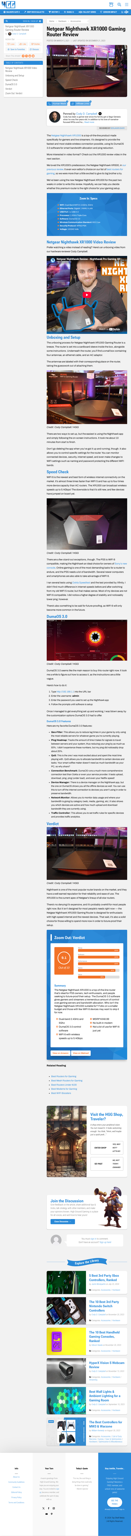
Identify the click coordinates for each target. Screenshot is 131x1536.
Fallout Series (89, 12)
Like (24, 44)
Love (12, 44)
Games (101, 1439)
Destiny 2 (56, 12)
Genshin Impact (110, 12)
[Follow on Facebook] (49, 1508)
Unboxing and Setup (14, 75)
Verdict (8, 88)
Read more (89, 122)
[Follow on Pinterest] (52, 1514)
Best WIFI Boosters (61, 1093)
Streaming (93, 1380)
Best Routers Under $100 (64, 1085)
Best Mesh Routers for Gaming (66, 1080)
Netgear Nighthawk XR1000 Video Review (21, 69)
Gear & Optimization (113, 1439)
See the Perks (114, 1502)
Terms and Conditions (16, 1502)
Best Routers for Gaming (63, 1076)
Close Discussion (61, 1221)
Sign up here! (105, 1242)
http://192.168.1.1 (65, 691)
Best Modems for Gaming (64, 1089)
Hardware (62, 21)
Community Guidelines (16, 1482)
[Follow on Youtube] (47, 1514)
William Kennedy (98, 1430)
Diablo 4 (70, 12)
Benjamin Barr (118, 128)
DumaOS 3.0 (11, 84)
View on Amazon (60, 1053)
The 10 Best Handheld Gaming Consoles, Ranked (104, 1336)
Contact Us (16, 1487)
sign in (93, 1238)
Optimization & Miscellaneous (110, 1441)
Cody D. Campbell (19, 34)
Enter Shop (100, 1148)
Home (51, 21)
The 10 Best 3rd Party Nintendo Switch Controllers (104, 1306)
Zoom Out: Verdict (13, 93)
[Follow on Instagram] (54, 1508)
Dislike (37, 44)
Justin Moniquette (99, 1284)
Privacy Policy (16, 1497)
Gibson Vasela (97, 1345)
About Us (16, 1477)
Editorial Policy (16, 1492)
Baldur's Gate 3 (13, 12)
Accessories (75, 21)
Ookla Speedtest (81, 582)
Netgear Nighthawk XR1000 (66, 135)
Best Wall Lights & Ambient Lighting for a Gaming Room (104, 1396)
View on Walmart (81, 1053)
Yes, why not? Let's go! (116, 1147)
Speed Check (11, 80)
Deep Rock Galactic (35, 12)
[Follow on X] (43, 1508)
